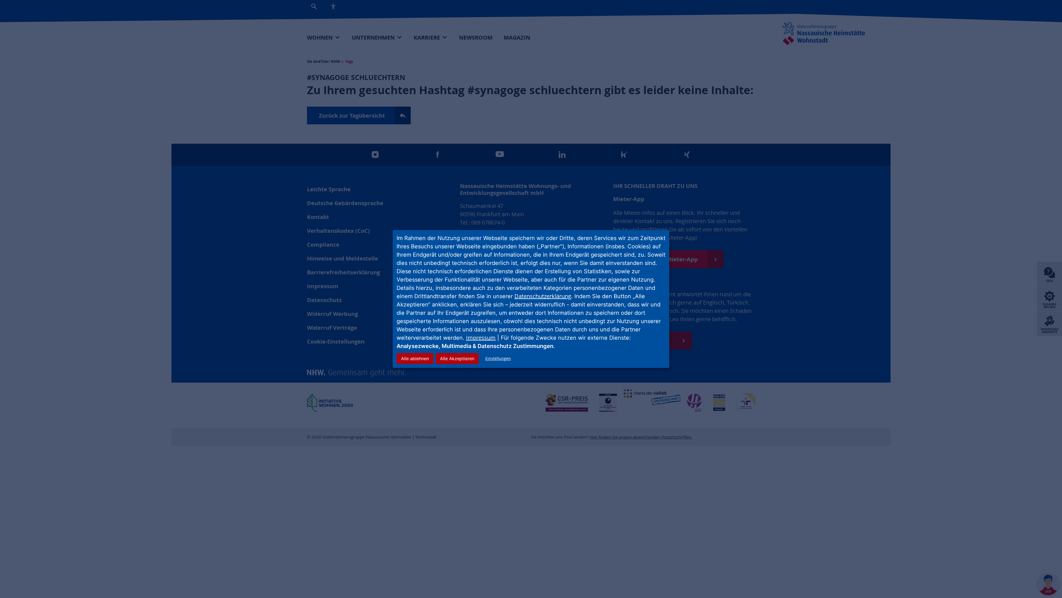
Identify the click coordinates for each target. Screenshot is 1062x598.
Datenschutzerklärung (542, 296)
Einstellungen (498, 358)
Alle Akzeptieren (457, 358)
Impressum (481, 337)
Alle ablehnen (415, 358)
